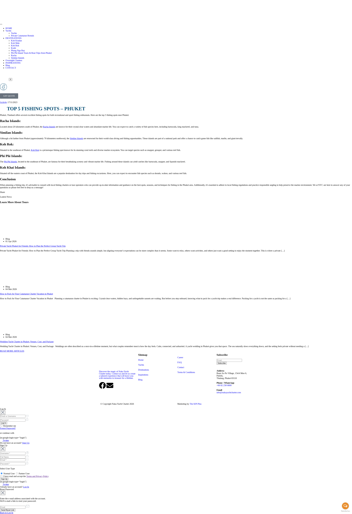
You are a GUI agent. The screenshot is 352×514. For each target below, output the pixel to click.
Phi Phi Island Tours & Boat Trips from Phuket (31, 53)
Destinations (143, 370)
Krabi (13, 48)
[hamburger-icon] (1, 24)
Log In (26, 487)
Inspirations (143, 375)
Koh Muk (15, 43)
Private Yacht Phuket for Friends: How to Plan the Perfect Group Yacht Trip (33, 246)
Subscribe (222, 363)
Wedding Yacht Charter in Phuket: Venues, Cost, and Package (27, 341)
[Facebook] (102, 385)
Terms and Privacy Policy (37, 476)
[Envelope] (109, 385)
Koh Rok (15, 45)
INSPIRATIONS (13, 63)
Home (141, 360)
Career (180, 357)
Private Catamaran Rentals (22, 35)
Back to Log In (6, 513)
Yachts (8, 31)
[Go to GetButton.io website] (345, 511)
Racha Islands (49, 127)
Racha (13, 55)
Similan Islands (17, 58)
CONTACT (11, 68)
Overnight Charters (14, 60)
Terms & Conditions (186, 372)
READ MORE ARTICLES (12, 351)
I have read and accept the (26, 476)
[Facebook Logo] (3, 86)
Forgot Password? (8, 428)
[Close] (3, 412)
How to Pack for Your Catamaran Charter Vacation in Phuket (26, 294)
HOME (9, 28)
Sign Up (25, 443)
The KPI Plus (195, 404)
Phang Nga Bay (18, 50)
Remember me (9, 426)
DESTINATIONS (13, 38)
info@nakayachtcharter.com (229, 392)
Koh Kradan (16, 40)
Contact (180, 367)
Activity (3, 102)
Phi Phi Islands (10, 161)
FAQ (179, 362)
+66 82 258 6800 (224, 385)
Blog (8, 65)
